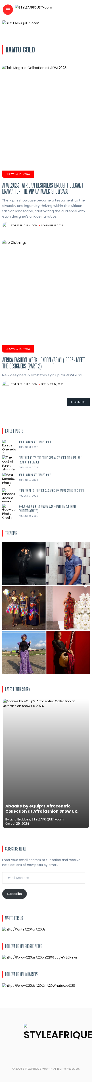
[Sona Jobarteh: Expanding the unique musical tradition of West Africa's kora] (68, 652)
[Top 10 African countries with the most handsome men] (68, 564)
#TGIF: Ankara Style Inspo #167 (35, 475)
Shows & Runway (18, 174)
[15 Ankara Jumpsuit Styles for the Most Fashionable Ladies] (68, 608)
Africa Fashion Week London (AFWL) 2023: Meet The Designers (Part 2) (43, 363)
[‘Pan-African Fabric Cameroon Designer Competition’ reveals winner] (24, 608)
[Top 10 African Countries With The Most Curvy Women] (24, 564)
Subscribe (14, 894)
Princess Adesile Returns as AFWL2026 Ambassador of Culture (51, 491)
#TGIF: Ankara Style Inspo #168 (35, 442)
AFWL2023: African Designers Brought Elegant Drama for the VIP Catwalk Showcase (42, 188)
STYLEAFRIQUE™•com (24, 225)
